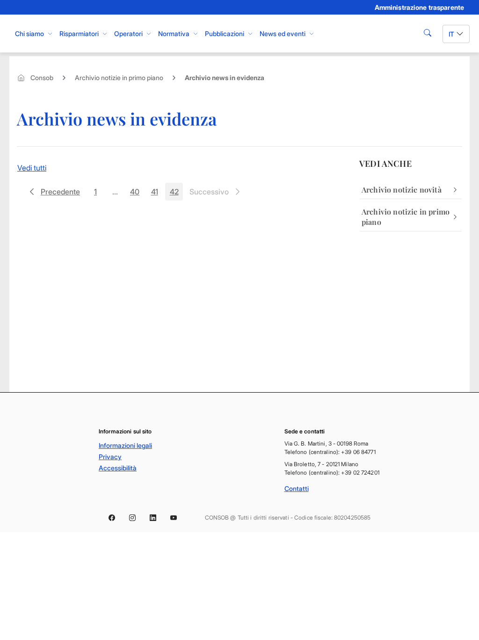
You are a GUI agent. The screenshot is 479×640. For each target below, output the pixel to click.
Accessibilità (118, 468)
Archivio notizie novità (402, 189)
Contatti (296, 488)
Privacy (110, 457)
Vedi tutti (31, 167)
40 (137, 194)
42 (176, 194)
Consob (41, 78)
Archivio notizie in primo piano (119, 78)
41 (157, 194)
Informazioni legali (125, 445)
